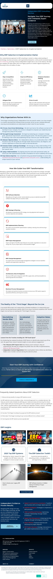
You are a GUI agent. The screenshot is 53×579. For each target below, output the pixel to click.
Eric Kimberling (4, 61)
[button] (27, 5)
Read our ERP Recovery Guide (11, 348)
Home (3, 49)
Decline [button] (44, 576)
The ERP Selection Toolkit (39, 453)
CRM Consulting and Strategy (33, 512)
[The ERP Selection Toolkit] (39, 449)
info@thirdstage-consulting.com (10, 544)
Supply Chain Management (32, 518)
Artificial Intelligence (30, 507)
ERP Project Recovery (30, 527)
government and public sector (31, 157)
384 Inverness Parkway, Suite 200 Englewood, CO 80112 (16, 541)
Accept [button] (38, 576)
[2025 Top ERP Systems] (13, 449)
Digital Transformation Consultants (34, 503)
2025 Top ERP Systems (13, 453)
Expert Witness (28, 522)
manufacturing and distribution (11, 157)
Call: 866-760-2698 (7, 542)
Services (10, 49)
